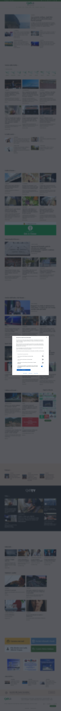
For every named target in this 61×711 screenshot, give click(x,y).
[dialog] (30, 355)
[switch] (42, 356)
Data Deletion (25, 373)
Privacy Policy (36, 373)
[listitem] (30, 354)
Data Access (30, 373)
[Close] (47, 338)
